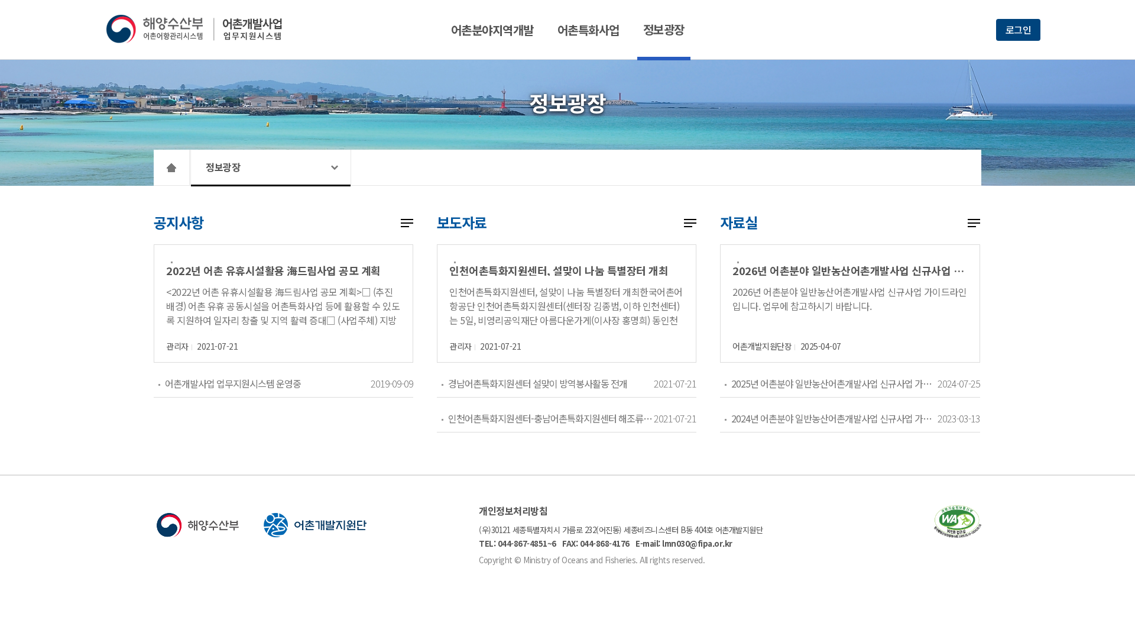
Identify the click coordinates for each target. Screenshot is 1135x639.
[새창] (957, 534)
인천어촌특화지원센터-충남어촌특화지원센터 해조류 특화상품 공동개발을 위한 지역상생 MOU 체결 (550, 418)
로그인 (1019, 29)
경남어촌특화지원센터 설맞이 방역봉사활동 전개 (537, 383)
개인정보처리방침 (513, 510)
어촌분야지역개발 (492, 29)
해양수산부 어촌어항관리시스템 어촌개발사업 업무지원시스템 (202, 29)
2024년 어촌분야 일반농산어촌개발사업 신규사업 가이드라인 (833, 418)
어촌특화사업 (588, 29)
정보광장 (664, 29)
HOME (172, 167)
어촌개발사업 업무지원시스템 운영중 (233, 383)
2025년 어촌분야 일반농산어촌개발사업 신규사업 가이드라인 (833, 383)
